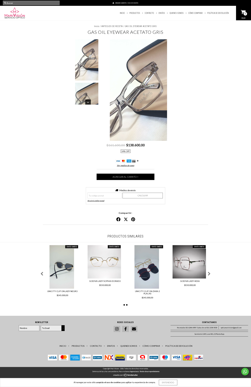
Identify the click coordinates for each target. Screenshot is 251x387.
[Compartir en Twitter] (126, 219)
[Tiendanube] (125, 376)
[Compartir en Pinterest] (133, 219)
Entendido (168, 382)
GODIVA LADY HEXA (190, 281)
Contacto (149, 13)
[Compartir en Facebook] (118, 219)
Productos (134, 13)
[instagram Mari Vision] (117, 329)
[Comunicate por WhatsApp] (245, 371)
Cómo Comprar (195, 13)
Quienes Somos (176, 13)
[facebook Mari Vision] (125, 329)
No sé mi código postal (95, 201)
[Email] (134, 329)
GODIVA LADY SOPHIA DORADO (105, 281)
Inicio (122, 13)
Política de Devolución (218, 13)
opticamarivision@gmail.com (231, 328)
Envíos (161, 13)
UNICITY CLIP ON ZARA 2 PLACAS (147, 292)
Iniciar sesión (133, 3)
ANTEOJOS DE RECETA (112, 26)
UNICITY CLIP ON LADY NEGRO (62, 291)
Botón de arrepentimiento (149, 371)
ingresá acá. (134, 371)
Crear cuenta (121, 3)
